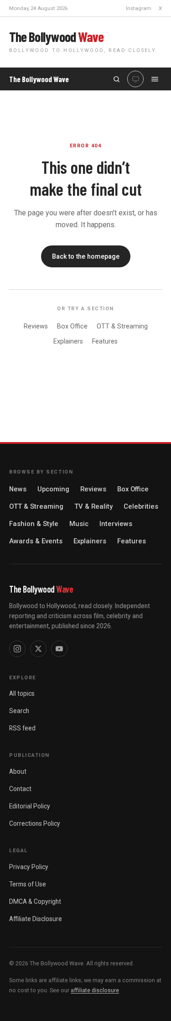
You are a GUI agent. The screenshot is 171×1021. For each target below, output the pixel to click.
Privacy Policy (28, 866)
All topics (22, 693)
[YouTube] (59, 649)
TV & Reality (93, 506)
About (17, 771)
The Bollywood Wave (39, 79)
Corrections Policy (34, 823)
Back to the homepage (85, 256)
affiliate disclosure (95, 990)
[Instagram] (17, 649)
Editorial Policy (29, 806)
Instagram (138, 8)
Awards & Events (35, 541)
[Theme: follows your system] (135, 79)
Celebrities (141, 506)
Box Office (72, 326)
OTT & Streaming (122, 326)
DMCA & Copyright (35, 901)
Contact (20, 788)
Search (19, 710)
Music (78, 524)
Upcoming (53, 489)
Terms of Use (27, 884)
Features (105, 341)
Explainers (68, 341)
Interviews (115, 524)
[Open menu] (154, 79)
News (17, 489)
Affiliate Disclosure (35, 918)
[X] (38, 649)
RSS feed (22, 728)
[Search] (116, 79)
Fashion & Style (33, 524)
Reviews (36, 326)
